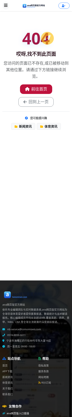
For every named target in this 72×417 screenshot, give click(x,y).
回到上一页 (39, 101)
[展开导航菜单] (5, 6)
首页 (5, 365)
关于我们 (7, 388)
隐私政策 (43, 365)
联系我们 (7, 394)
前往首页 (39, 89)
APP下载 (7, 371)
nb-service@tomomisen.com (24, 329)
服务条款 (43, 371)
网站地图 (43, 377)
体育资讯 (50, 126)
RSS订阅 (46, 382)
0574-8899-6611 (16, 335)
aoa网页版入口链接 (17, 413)
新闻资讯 (25, 126)
